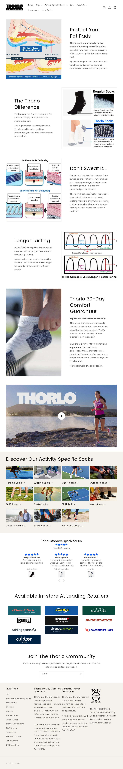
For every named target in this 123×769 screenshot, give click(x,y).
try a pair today (94, 365)
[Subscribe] (80, 674)
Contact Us (11, 732)
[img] (61, 545)
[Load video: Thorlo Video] (61, 416)
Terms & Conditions (15, 724)
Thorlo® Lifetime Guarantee (18, 698)
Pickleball (67, 504)
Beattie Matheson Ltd (101, 715)
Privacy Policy (12, 719)
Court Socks (69, 482)
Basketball (40, 504)
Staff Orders (11, 728)
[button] (38, 4)
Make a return (12, 715)
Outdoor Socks (98, 482)
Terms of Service (14, 736)
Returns (9, 711)
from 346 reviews (61, 548)
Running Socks (14, 482)
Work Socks (96, 504)
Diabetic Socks (14, 525)
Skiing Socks (41, 525)
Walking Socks (42, 482)
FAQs (8, 694)
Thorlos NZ (16, 763)
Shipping (10, 707)
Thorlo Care (11, 702)
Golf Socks (12, 504)
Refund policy (12, 741)
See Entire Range (71, 525)
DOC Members (12, 745)
